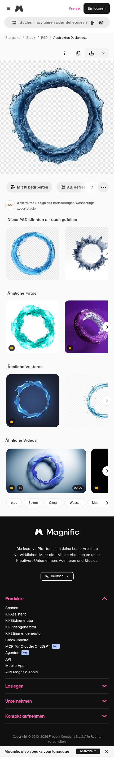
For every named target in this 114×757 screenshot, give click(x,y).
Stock (30, 38)
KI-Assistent (15, 614)
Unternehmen (18, 701)
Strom (33, 503)
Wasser (75, 503)
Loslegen (14, 686)
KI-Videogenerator (20, 627)
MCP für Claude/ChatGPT (32, 646)
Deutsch (57, 576)
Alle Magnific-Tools (21, 672)
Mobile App (14, 665)
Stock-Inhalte (16, 640)
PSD (44, 38)
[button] (57, 576)
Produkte (14, 598)
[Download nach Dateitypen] (103, 53)
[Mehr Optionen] (64, 53)
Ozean (54, 503)
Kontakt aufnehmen (25, 716)
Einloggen (97, 8)
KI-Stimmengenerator (23, 633)
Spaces (11, 607)
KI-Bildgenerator (19, 620)
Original (34, 70)
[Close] (106, 751)
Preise (74, 8)
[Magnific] (57, 533)
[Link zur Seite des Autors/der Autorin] (10, 205)
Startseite (12, 38)
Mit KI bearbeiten (32, 187)
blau (14, 503)
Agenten (16, 652)
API (8, 659)
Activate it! (88, 751)
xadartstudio (26, 208)
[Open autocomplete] (12, 23)
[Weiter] (92, 187)
